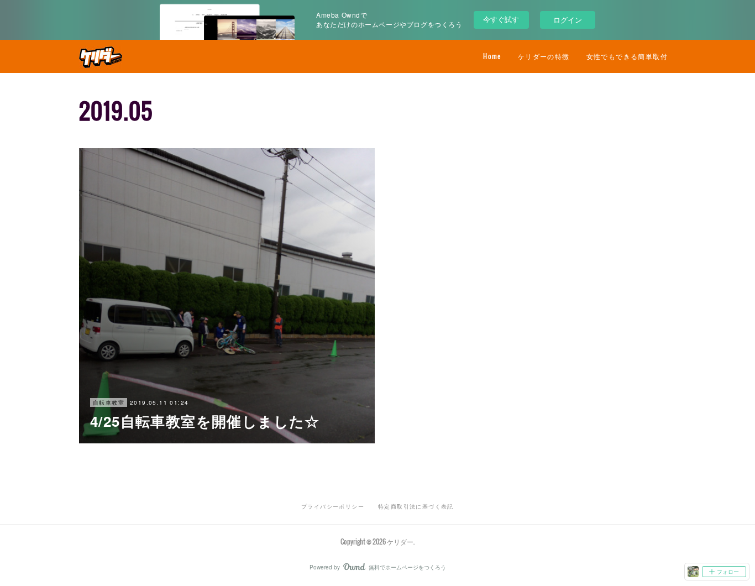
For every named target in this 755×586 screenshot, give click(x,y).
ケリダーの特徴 (544, 56)
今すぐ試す (501, 19)
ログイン (567, 19)
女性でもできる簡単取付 (627, 56)
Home (492, 56)
